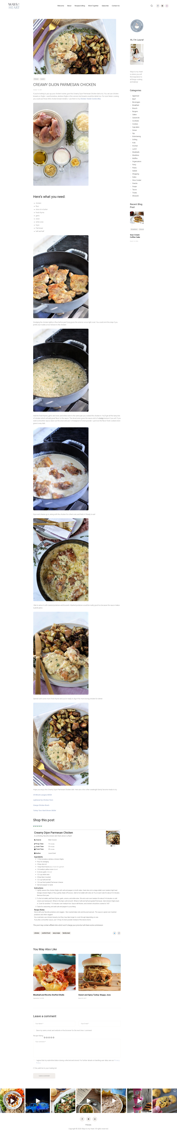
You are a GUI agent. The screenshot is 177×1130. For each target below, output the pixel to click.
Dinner (36, 79)
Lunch (42, 79)
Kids (134, 143)
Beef (134, 99)
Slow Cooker (136, 180)
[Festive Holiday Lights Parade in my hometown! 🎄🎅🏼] (37, 1101)
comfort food (46, 933)
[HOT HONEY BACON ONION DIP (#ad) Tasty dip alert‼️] (12, 1101)
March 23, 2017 (82, 998)
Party (134, 165)
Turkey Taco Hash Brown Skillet (44, 810)
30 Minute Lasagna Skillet (42, 795)
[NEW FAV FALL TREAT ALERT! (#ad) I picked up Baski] (139, 1101)
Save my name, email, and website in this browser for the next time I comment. (64, 1030)
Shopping (135, 174)
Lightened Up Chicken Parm (43, 800)
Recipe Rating (38, 1036)
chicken (36, 933)
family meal (66, 933)
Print (113, 846)
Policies (88, 1125)
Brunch (134, 108)
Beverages (136, 102)
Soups (134, 186)
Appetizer (135, 96)
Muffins (135, 158)
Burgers (135, 111)
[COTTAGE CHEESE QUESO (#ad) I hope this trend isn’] (114, 1101)
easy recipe (56, 933)
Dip (133, 133)
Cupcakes (135, 127)
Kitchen (135, 146)
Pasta (134, 168)
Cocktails (135, 121)
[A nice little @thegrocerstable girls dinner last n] (88, 1101)
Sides (134, 177)
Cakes (134, 114)
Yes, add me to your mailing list (45, 1068)
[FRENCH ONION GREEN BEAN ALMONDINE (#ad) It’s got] (63, 1101)
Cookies (135, 124)
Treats (134, 193)
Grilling (134, 139)
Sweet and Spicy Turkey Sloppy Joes (94, 995)
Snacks (134, 183)
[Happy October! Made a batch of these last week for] (164, 1101)
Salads (134, 171)
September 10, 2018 (38, 998)
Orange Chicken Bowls (41, 805)
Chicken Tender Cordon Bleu (90, 99)
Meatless (135, 155)
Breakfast (135, 105)
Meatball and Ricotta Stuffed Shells (48, 995)
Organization (136, 161)
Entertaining (136, 136)
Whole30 (135, 196)
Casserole (135, 118)
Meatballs (135, 152)
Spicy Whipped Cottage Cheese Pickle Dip (136, 237)
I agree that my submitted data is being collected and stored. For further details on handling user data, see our (78, 1061)
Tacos (134, 190)
